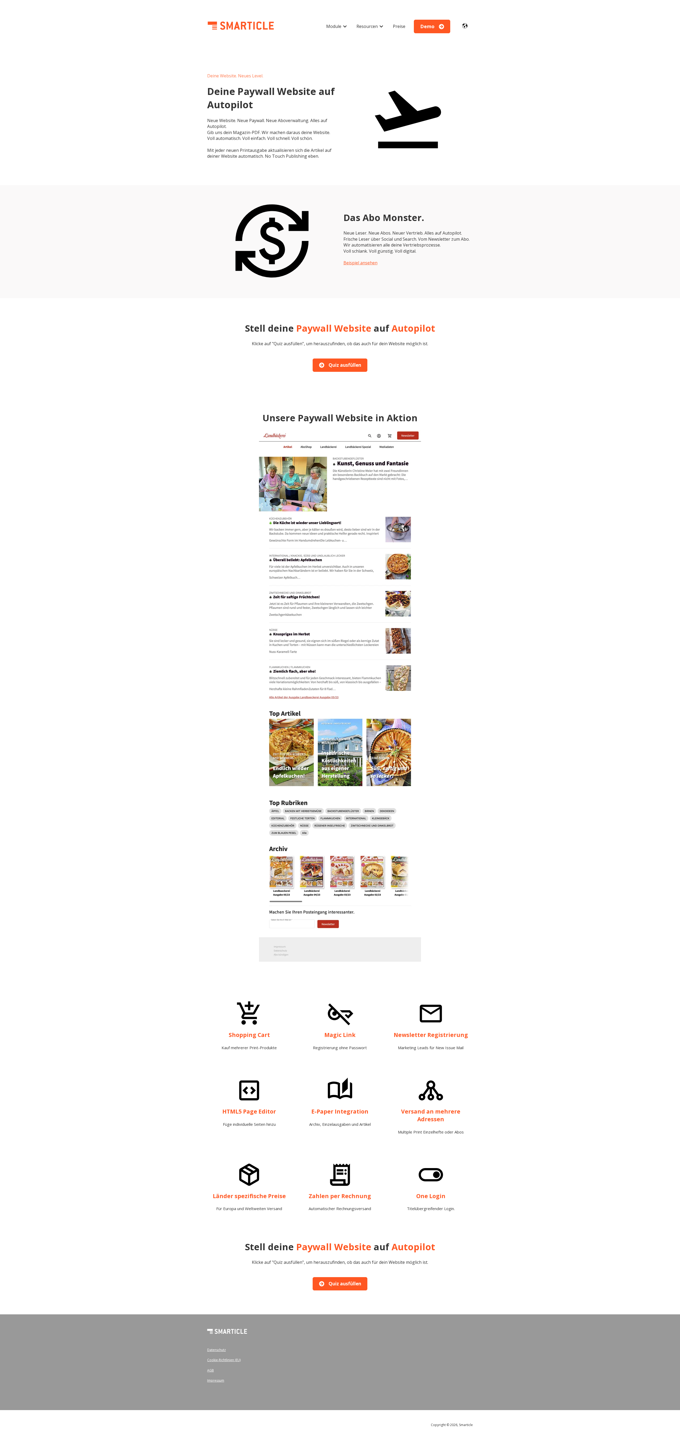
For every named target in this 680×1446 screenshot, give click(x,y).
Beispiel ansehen (360, 263)
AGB (210, 1370)
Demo (427, 26)
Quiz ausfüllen (345, 365)
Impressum (215, 1380)
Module (333, 26)
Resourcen (367, 26)
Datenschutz (216, 1350)
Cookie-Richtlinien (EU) (224, 1360)
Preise (399, 26)
